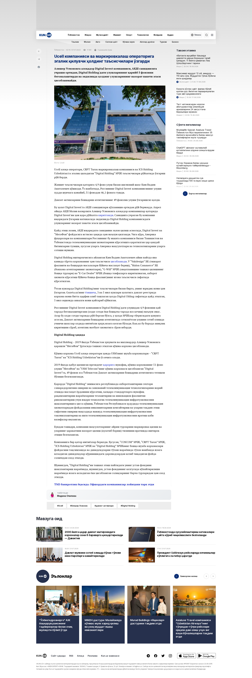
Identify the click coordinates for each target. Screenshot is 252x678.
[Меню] (212, 35)
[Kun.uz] (45, 35)
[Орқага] (38, 51)
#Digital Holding (128, 506)
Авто (98, 42)
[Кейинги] (213, 576)
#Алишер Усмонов (78, 506)
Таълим (75, 42)
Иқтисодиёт (102, 35)
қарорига (109, 364)
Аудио (170, 35)
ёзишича (90, 292)
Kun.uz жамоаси (110, 655)
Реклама (92, 655)
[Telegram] (38, 59)
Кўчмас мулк (129, 42)
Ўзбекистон (74, 35)
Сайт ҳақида (58, 655)
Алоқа (80, 655)
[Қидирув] (206, 35)
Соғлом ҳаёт (111, 42)
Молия (87, 42)
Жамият (117, 35)
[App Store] (186, 655)
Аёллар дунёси (147, 42)
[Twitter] (163, 655)
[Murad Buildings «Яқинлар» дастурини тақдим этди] (148, 615)
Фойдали (157, 35)
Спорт (129, 35)
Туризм (163, 42)
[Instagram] (170, 655)
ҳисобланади (119, 261)
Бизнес (175, 42)
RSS (71, 655)
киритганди (105, 215)
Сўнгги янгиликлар (188, 124)
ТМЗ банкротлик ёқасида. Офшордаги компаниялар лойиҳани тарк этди (104, 484)
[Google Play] (206, 655)
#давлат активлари (104, 506)
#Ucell (60, 506)
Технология (143, 35)
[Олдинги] (206, 576)
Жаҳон (88, 35)
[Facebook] (38, 67)
